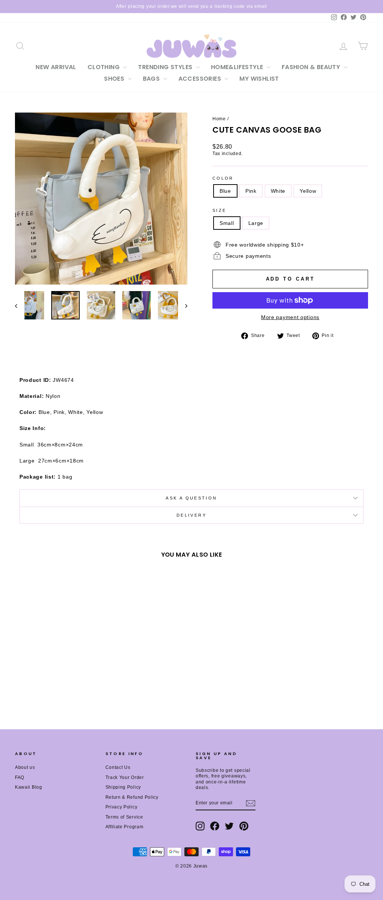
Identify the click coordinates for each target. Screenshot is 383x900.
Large (256, 223)
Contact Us (118, 767)
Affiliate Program (124, 826)
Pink (251, 191)
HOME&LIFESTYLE (238, 67)
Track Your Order (124, 777)
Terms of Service (124, 817)
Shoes (115, 78)
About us (25, 767)
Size (219, 210)
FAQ (19, 777)
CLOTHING (105, 67)
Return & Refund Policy (132, 797)
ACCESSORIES (200, 78)
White (278, 191)
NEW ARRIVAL (56, 67)
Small (227, 223)
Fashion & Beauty (312, 67)
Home (219, 118)
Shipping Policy (123, 787)
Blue (225, 191)
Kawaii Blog (28, 787)
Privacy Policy (121, 807)
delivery (191, 515)
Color (223, 178)
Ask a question (191, 498)
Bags (152, 78)
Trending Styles (166, 67)
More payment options (290, 317)
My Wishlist (259, 78)
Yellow (308, 191)
